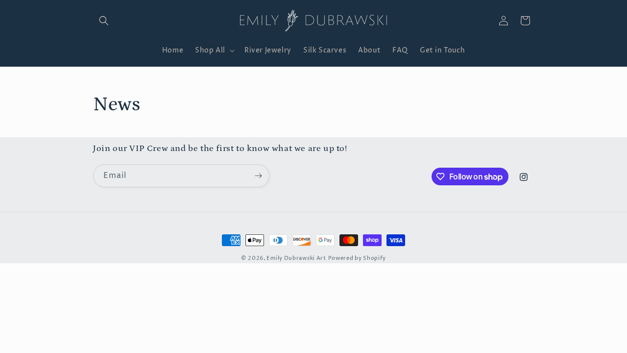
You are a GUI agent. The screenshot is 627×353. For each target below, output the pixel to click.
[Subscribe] (258, 175)
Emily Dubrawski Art (296, 258)
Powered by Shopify (357, 258)
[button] (104, 20)
